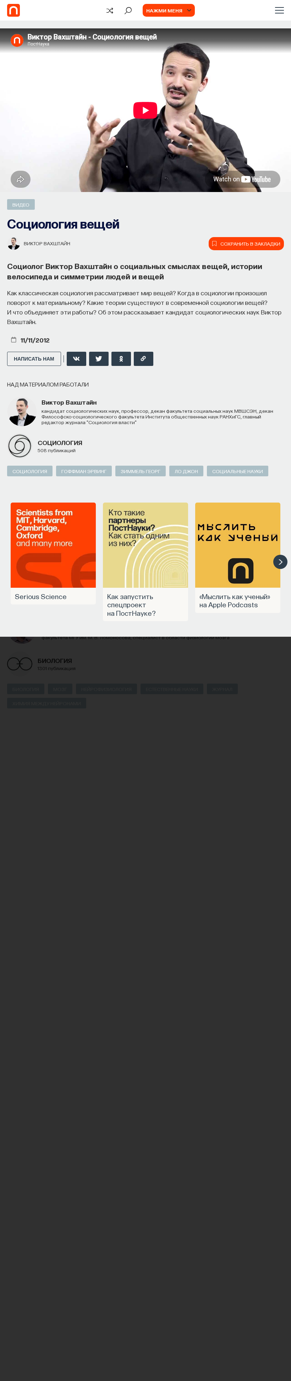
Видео (20, 204)
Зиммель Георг (140, 471)
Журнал (222, 689)
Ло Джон (186, 471)
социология (60, 442)
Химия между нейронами (46, 703)
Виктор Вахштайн (47, 243)
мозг (60, 689)
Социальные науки (237, 471)
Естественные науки (172, 689)
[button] (280, 562)
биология (55, 660)
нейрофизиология (106, 689)
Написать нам (34, 359)
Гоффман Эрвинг (83, 471)
